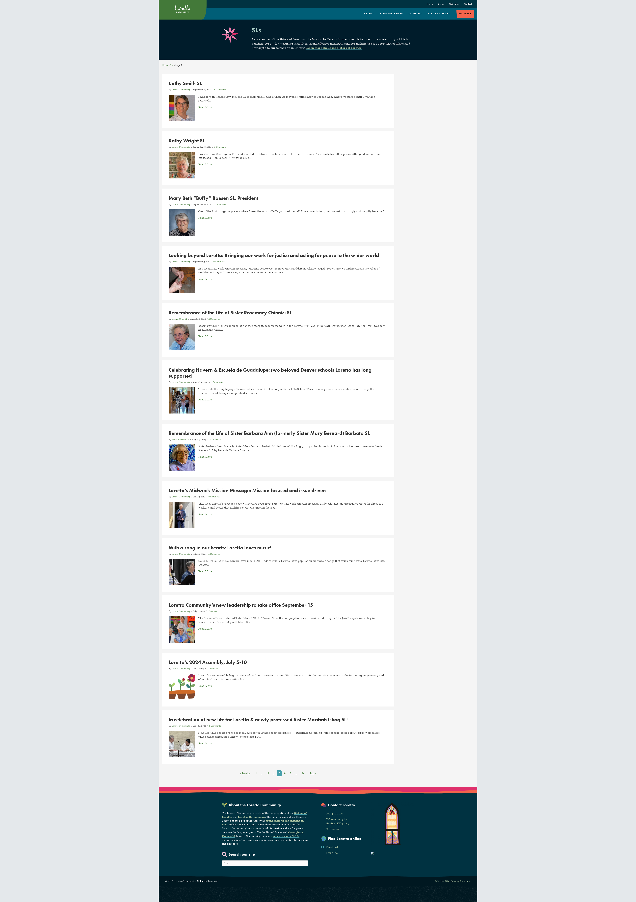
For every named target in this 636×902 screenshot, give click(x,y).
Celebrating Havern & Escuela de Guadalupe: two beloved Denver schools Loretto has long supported (270, 373)
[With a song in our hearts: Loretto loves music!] (182, 572)
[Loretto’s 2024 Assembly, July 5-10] (182, 686)
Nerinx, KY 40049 (337, 823)
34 (303, 773)
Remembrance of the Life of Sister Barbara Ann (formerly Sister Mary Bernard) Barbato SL (269, 433)
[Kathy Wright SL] (182, 165)
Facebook (332, 847)
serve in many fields (286, 836)
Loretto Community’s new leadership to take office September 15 (241, 605)
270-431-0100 (334, 813)
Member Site (442, 881)
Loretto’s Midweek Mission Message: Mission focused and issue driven (247, 490)
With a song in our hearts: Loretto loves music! (220, 548)
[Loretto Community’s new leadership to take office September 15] (182, 629)
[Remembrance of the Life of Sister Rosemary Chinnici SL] (182, 337)
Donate (465, 13)
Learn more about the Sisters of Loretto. (334, 48)
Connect (416, 13)
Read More (205, 107)
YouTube (332, 853)
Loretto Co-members (251, 816)
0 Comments (220, 89)
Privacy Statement (461, 881)
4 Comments (214, 318)
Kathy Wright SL (187, 141)
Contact (468, 3)
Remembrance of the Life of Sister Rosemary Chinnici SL (230, 313)
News (430, 3)
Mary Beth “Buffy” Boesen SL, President (213, 198)
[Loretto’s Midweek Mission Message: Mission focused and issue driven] (182, 514)
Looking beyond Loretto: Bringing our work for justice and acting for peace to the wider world (274, 255)
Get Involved (439, 13)
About (369, 13)
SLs (171, 65)
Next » (312, 773)
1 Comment (213, 611)
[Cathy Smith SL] (182, 107)
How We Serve (391, 13)
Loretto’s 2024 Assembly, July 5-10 (208, 662)
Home (165, 65)
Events (441, 3)
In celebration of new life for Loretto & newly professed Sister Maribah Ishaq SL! (258, 719)
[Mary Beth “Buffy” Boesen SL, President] (182, 222)
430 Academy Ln (337, 819)
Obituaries (454, 3)
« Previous (245, 773)
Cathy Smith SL (185, 83)
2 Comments (220, 204)
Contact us (333, 829)
